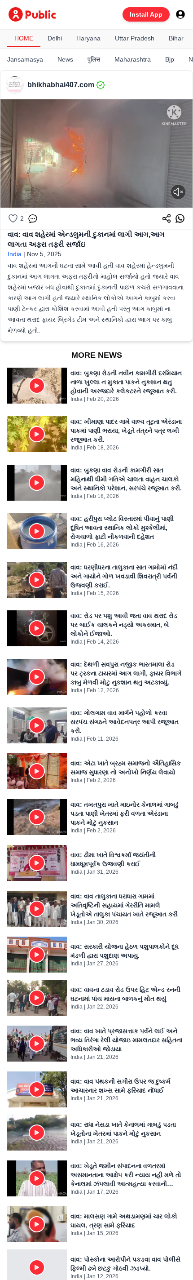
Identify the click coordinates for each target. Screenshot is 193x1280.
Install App (146, 14)
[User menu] (180, 14)
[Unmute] (178, 192)
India (15, 254)
